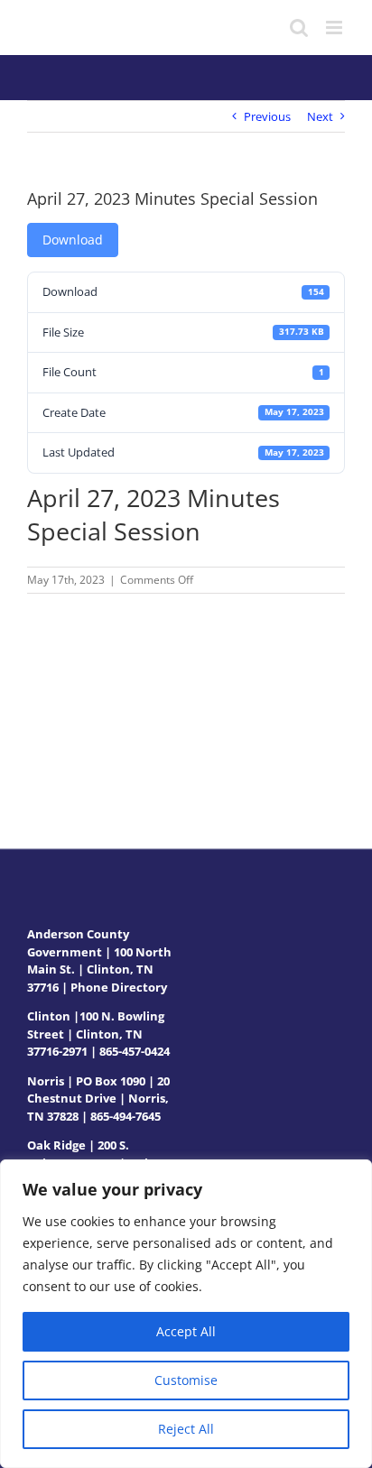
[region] (186, 1313)
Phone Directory (118, 987)
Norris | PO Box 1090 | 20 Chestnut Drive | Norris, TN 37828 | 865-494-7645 (98, 1098)
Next (320, 116)
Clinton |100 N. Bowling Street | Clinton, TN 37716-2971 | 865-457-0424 (98, 1033)
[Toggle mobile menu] (335, 27)
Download (72, 239)
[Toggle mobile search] (299, 27)
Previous (267, 116)
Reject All (186, 1428)
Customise (186, 1380)
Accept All (186, 1331)
